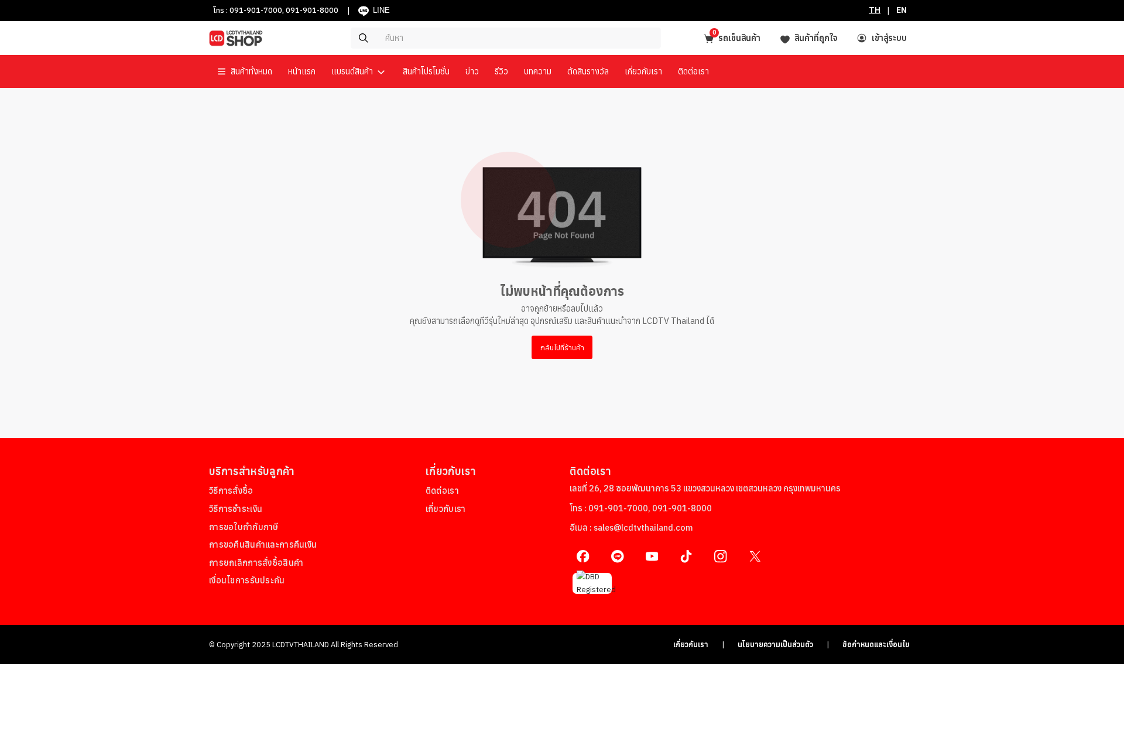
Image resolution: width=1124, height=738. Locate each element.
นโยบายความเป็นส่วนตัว (775, 644)
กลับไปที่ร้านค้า (562, 347)
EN (901, 10)
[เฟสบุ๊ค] (583, 556)
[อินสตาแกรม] (720, 556)
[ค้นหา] (471, 38)
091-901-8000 (312, 10)
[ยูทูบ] (652, 556)
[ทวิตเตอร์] (755, 556)
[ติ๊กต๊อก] (686, 556)
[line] (617, 556)
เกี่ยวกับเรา (690, 644)
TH (874, 10)
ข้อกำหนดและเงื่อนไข (876, 644)
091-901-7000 (255, 10)
